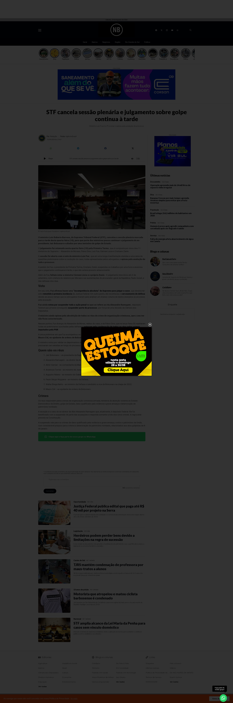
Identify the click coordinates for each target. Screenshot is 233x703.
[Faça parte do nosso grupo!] (223, 697)
